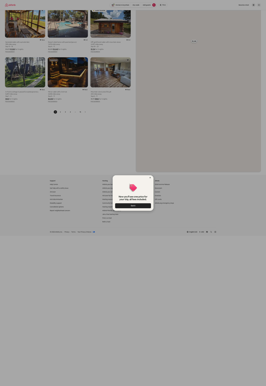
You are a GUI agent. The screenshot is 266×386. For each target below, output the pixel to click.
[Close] (150, 177)
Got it (133, 206)
